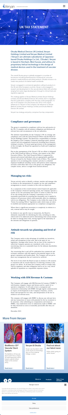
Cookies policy (33, 412)
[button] (65, 385)
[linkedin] (10, 380)
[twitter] (5, 380)
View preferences (34, 408)
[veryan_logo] (15, 4)
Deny (34, 403)
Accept (34, 398)
